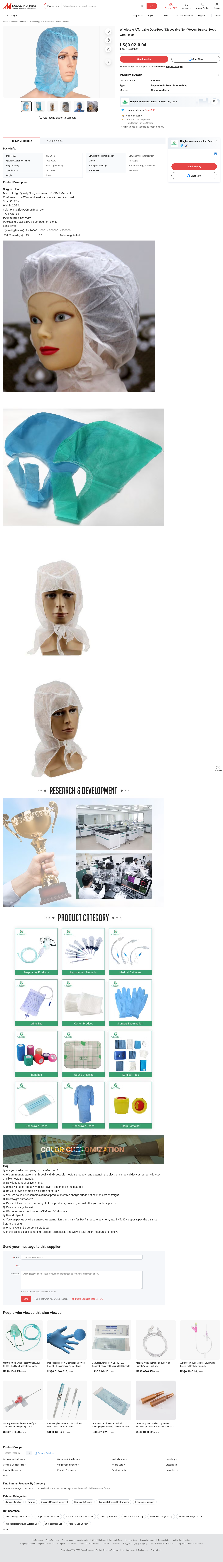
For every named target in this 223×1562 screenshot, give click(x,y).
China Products (52, 1540)
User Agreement (128, 1550)
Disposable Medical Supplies (57, 21)
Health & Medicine (18, 21)
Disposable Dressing (144, 1502)
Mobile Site (177, 1540)
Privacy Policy (156, 1550)
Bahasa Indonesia (195, 1543)
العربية (127, 1543)
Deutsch (106, 1543)
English (41, 1543)
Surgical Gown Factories (47, 1516)
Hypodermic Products (67, 1459)
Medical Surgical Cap (134, 1516)
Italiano (96, 1543)
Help (166, 15)
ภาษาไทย (161, 1543)
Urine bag (170, 1459)
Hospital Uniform (11, 1470)
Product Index (164, 1540)
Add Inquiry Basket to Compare (59, 117)
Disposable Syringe (83, 1502)
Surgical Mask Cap (54, 1523)
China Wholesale (99, 1540)
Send (26, 1298)
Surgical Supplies (13, 1502)
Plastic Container (120, 1470)
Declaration (143, 1550)
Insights (188, 1540)
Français (72, 1543)
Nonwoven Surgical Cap (161, 1516)
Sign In (124, 126)
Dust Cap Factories (109, 1516)
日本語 (144, 1543)
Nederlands (117, 1543)
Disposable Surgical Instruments (113, 1502)
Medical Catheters (120, 1459)
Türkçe (170, 1543)
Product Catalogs (45, 1453)
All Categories (13, 15)
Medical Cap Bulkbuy (78, 1523)
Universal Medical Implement (54, 1502)
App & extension (183, 15)
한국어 (136, 1543)
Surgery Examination (67, 1464)
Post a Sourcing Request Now (87, 1298)
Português (61, 1543)
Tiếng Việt (181, 1543)
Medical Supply (35, 21)
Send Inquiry (144, 59)
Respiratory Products (13, 1459)
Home (5, 21)
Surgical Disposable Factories (79, 1516)
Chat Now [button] (197, 59)
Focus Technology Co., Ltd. (92, 1550)
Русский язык (84, 1543)
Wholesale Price (115, 1540)
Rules (218, 15)
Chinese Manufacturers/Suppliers (75, 1540)
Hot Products (37, 1540)
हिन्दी (152, 1543)
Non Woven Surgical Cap (190, 1516)
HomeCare (171, 1470)
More (5, 1529)
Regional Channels (147, 1540)
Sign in (217, 8)
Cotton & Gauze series (13, 1464)
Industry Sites (131, 1540)
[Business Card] (215, 153)
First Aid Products (65, 1470)
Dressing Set (171, 1464)
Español (50, 1543)
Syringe (31, 1502)
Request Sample (174, 66)
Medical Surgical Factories (17, 1516)
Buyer (150, 15)
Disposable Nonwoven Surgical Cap (22, 1523)
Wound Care (117, 1464)
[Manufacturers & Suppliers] (19, 6)
